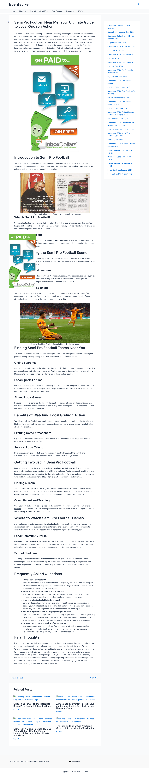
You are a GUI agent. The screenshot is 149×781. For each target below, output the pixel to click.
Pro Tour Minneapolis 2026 (118, 98)
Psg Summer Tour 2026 (117, 77)
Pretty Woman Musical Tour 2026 (121, 129)
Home (13, 11)
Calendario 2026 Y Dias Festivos (120, 46)
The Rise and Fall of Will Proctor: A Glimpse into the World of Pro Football (76, 727)
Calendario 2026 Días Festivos (120, 54)
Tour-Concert (57, 11)
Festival (33, 11)
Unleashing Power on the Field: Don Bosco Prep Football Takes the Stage (32, 705)
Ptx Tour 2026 (113, 58)
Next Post (95, 678)
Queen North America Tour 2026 (120, 32)
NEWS (80, 11)
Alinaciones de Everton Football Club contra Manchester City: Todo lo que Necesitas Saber (75, 706)
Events (69, 11)
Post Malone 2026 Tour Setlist (120, 174)
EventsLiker (19, 4)
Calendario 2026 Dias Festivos (120, 62)
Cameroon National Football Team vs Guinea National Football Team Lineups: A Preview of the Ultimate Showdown (32, 732)
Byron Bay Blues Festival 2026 (119, 170)
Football (16, 709)
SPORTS (42, 11)
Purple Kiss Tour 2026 (116, 42)
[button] (139, 4)
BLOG (21, 11)
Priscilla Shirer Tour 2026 (117, 119)
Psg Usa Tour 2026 (115, 66)
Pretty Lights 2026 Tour (117, 140)
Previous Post (16, 678)
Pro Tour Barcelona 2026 (117, 108)
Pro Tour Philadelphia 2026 (118, 87)
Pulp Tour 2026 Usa (115, 50)
